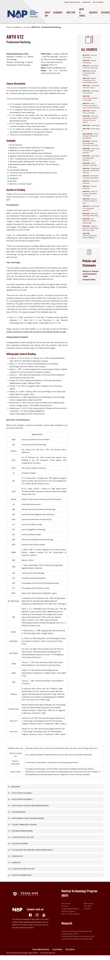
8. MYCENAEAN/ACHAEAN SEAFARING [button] (22, 831)
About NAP (65, 903)
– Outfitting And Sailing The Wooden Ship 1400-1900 (91, 170)
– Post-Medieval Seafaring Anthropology (89, 221)
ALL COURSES (89, 49)
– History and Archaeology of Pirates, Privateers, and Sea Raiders (90, 119)
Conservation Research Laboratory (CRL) (77, 936)
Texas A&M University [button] (40, 949)
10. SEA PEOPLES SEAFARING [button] (19, 843)
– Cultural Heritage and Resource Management (91, 136)
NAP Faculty (88, 903)
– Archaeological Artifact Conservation (90, 98)
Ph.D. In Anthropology (70, 914)
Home (8, 27)
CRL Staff (87, 906)
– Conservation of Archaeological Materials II (91, 158)
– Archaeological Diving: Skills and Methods (90, 235)
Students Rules (89, 279)
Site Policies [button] (70, 949)
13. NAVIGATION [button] (15, 862)
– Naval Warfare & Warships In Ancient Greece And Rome (91, 105)
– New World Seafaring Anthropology (90, 215)
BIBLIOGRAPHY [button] (15, 786)
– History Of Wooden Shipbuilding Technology (90, 193)
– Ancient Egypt (91, 125)
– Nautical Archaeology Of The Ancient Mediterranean (90, 80)
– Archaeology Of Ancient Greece (91, 87)
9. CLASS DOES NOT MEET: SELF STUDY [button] (22, 837)
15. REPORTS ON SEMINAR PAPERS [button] (21, 875)
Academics (17, 27)
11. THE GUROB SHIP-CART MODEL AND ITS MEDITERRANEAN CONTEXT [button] (32, 850)
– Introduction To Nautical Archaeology (91, 177)
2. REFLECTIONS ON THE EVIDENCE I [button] (21, 793)
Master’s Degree (68, 911)
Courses (26, 27)
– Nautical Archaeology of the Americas (89, 73)
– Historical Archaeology (90, 56)
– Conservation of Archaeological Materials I (91, 151)
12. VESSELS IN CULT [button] (17, 856)
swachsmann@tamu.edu (56, 68)
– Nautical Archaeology (89, 61)
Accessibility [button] (57, 949)
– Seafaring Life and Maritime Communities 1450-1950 (90, 143)
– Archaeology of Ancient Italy (91, 92)
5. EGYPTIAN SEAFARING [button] (18, 812)
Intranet (87, 909)
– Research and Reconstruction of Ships (90, 201)
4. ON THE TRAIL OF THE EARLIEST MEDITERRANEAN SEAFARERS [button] (30, 805)
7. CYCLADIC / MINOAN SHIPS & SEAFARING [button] (24, 824)
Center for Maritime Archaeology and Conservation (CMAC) (76, 932)
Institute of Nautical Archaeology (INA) (77, 939)
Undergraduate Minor (70, 909)
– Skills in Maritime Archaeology (90, 164)
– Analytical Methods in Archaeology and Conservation (90, 228)
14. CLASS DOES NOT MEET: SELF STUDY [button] (22, 869)
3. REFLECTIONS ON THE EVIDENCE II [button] (21, 799)
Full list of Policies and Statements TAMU (91, 274)
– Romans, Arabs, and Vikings (89, 112)
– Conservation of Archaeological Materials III (91, 208)
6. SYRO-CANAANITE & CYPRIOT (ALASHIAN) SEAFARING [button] (27, 818)
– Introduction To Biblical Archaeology (91, 67)
